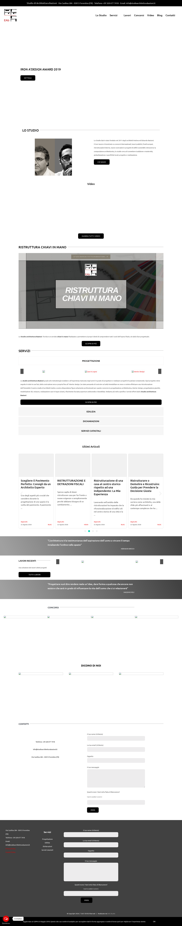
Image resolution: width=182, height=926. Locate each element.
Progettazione (47, 844)
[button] (85, 531)
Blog (86, 524)
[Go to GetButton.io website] (6, 923)
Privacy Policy (10, 853)
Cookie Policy (10, 857)
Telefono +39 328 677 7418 (106, 3)
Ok (154, 921)
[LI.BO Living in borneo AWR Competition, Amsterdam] (134, 664)
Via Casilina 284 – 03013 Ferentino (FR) (45, 762)
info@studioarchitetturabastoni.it (45, 754)
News (50, 524)
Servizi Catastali (47, 855)
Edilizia (47, 848)
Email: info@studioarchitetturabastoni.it (137, 3)
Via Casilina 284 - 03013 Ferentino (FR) (75, 3)
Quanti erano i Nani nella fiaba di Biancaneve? (103, 797)
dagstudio (24, 522)
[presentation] (22, 494)
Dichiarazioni (47, 851)
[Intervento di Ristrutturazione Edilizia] (128, 566)
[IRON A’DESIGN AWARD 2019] (73, 566)
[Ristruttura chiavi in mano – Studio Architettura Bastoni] (91, 255)
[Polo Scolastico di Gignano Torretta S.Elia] (47, 664)
